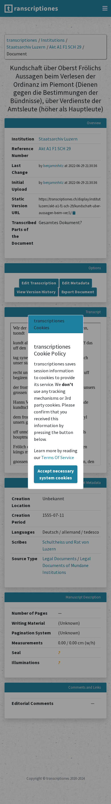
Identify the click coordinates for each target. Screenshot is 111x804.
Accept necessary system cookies (56, 474)
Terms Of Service (57, 457)
